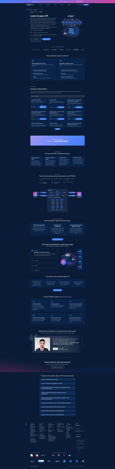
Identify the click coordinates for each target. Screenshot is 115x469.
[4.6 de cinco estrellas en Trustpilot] (31, 12)
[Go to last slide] (31, 345)
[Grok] (83, 431)
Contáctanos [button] (86, 4)
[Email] (78, 437)
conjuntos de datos (61, 141)
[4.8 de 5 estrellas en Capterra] (40, 12)
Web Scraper (35, 9)
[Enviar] (83, 96)
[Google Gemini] (80, 431)
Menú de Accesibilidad (34, 466)
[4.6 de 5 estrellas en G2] (36, 12)
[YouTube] (78, 425)
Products (31, 9)
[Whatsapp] (76, 437)
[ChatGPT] (76, 431)
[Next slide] (83, 345)
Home (27, 9)
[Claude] (81, 431)
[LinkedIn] (76, 425)
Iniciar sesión (80, 4)
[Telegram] (80, 437)
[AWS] (31, 455)
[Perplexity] (78, 431)
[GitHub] (80, 425)
